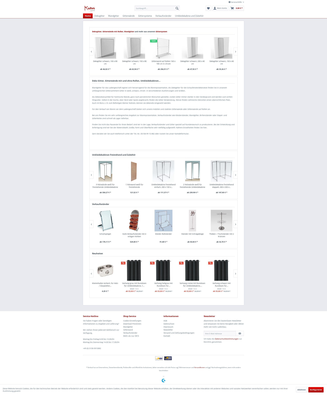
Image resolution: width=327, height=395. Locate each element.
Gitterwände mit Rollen (113, 31)
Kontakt (167, 336)
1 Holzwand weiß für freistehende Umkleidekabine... (134, 185)
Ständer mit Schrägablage (192, 234)
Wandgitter (129, 31)
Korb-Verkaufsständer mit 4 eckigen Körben (134, 235)
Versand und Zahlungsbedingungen (179, 333)
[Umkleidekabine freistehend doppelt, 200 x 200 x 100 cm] (221, 171)
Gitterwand (128, 330)
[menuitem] (157, 8)
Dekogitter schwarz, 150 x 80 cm (134, 62)
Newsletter (168, 330)
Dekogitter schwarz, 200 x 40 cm (192, 62)
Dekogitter (97, 31)
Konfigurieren (316, 389)
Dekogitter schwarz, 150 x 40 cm (221, 62)
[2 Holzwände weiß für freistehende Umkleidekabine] (192, 171)
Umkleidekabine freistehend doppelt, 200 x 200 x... (221, 185)
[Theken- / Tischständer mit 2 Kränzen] (221, 220)
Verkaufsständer (130, 333)
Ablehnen (301, 389)
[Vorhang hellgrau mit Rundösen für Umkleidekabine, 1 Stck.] (163, 270)
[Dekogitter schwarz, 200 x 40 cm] (192, 48)
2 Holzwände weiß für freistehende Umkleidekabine (192, 185)
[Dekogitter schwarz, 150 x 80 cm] (134, 48)
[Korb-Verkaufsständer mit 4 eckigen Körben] (134, 220)
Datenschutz (169, 324)
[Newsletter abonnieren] (240, 333)
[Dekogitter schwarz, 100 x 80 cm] (105, 48)
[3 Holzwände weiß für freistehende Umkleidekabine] (105, 171)
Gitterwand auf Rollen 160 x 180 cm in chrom (163, 62)
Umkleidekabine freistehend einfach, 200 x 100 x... (163, 185)
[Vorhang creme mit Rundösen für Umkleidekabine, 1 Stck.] (192, 270)
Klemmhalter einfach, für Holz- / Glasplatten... (105, 284)
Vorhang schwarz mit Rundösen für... (222, 284)
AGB (165, 320)
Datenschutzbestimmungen (227, 339)
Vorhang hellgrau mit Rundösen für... (163, 284)
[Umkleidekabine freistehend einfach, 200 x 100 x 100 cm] (163, 171)
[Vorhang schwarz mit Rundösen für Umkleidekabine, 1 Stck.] (221, 270)
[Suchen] (177, 8)
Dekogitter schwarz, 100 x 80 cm (105, 62)
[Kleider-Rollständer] (163, 220)
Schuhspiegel (105, 234)
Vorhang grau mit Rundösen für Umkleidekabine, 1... (134, 284)
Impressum (168, 327)
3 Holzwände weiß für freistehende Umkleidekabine (105, 185)
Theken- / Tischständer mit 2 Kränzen (221, 235)
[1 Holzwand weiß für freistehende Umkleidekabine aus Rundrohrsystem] (134, 171)
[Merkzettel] (208, 8)
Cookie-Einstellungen (132, 320)
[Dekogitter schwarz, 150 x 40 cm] (221, 48)
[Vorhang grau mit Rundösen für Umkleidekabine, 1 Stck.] (134, 270)
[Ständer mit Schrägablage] (192, 220)
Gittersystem (161, 31)
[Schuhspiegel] (105, 220)
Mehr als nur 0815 (131, 336)
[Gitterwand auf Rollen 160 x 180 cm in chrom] (163, 48)
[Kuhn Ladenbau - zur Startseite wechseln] (89, 9)
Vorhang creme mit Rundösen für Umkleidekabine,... (192, 284)
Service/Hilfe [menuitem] (236, 2)
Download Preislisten (132, 324)
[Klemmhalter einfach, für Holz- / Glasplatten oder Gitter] (105, 270)
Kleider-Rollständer (163, 234)
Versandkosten (199, 367)
